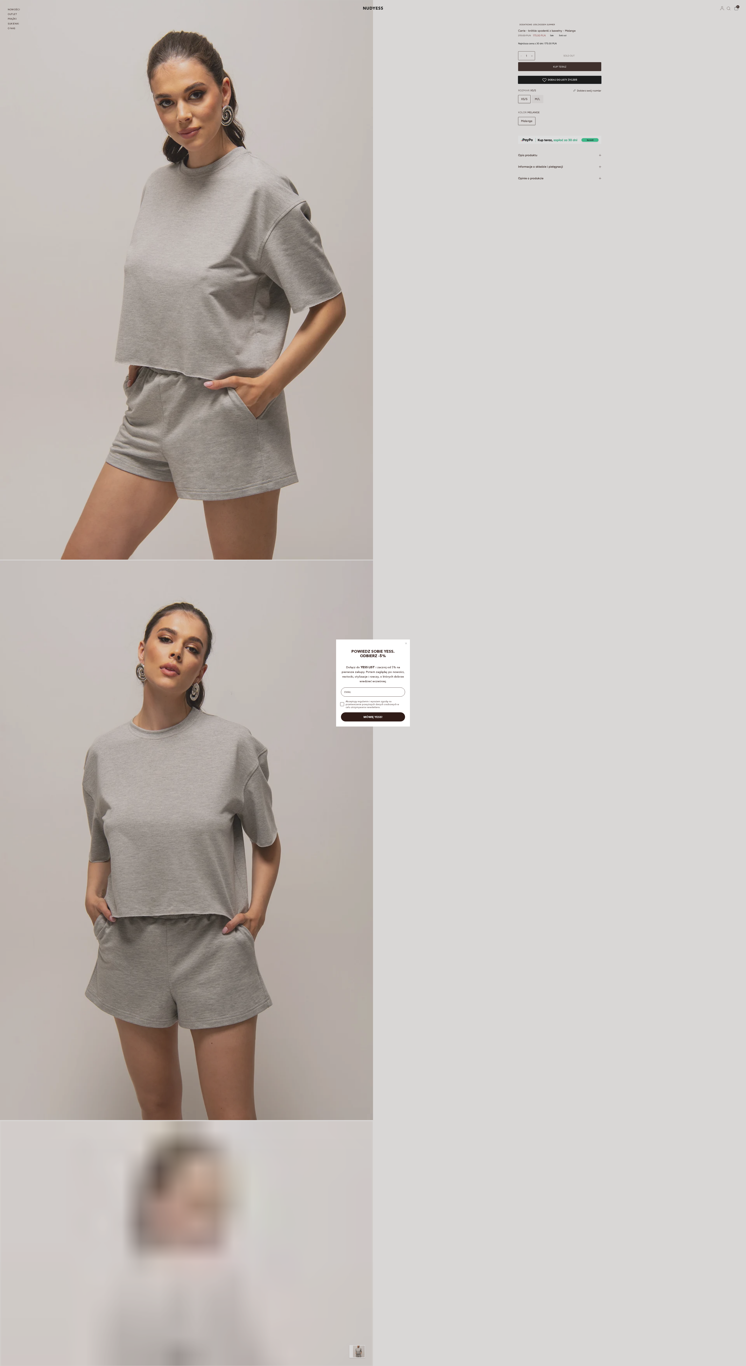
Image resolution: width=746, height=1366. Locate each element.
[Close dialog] (406, 643)
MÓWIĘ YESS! (373, 717)
